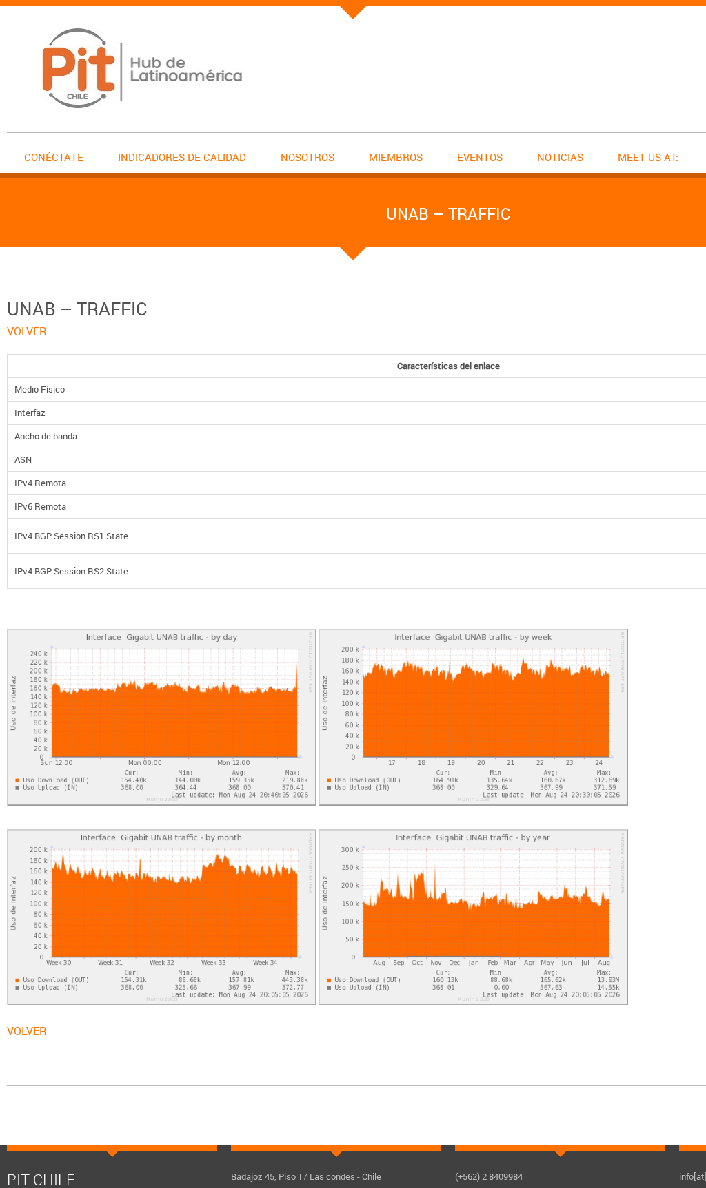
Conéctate (53, 157)
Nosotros (307, 157)
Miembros (396, 157)
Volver (27, 331)
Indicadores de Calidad (182, 157)
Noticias (560, 157)
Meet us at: (648, 157)
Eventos (480, 157)
